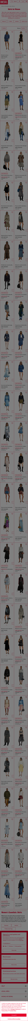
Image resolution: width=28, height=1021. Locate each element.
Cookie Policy (13, 1010)
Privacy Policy (5, 1010)
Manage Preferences (16, 1009)
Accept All (14, 1015)
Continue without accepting (14, 1018)
